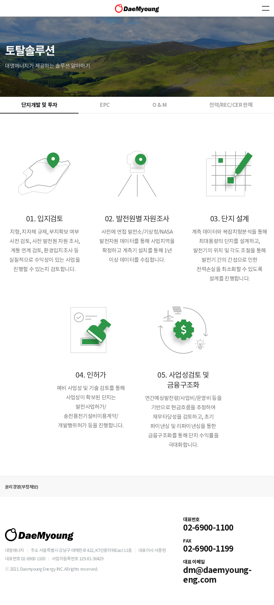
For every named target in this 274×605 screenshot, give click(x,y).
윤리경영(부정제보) (21, 487)
